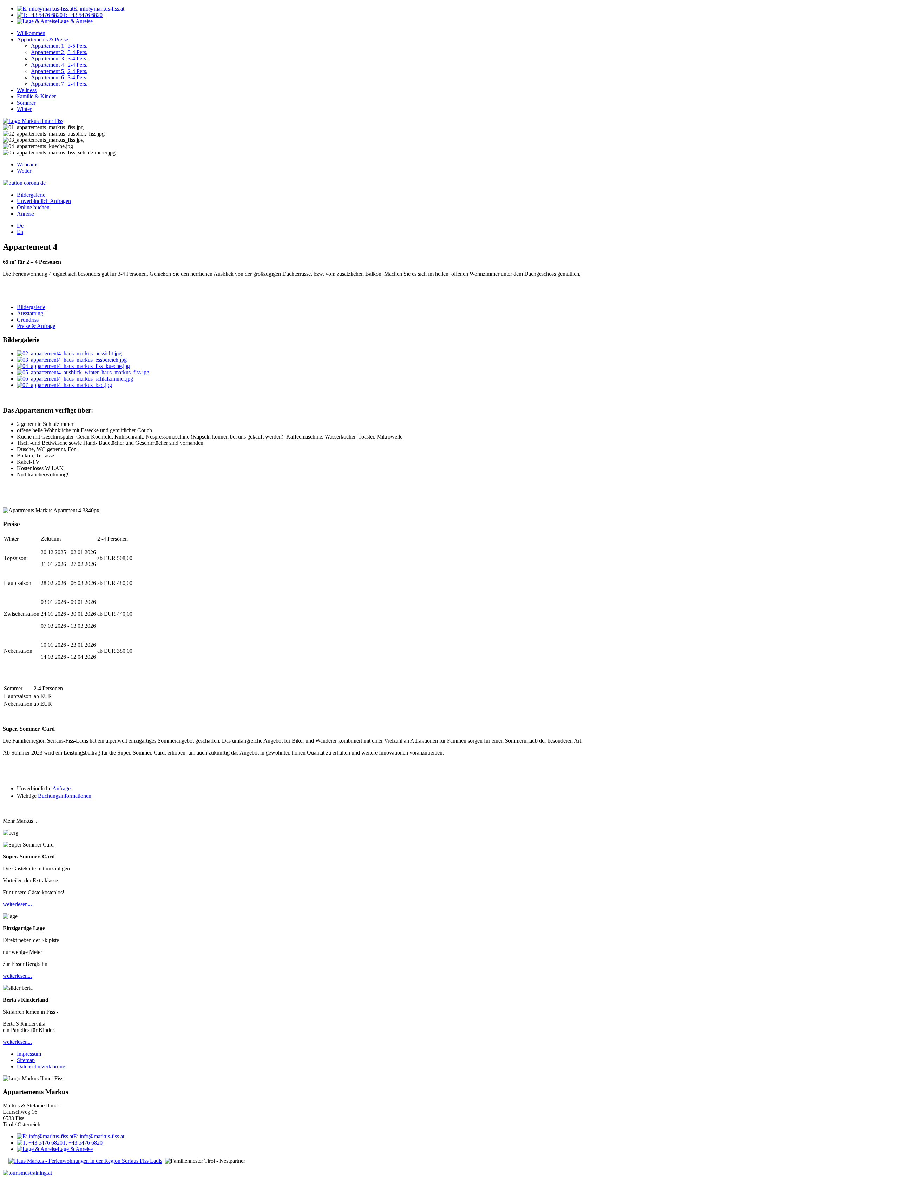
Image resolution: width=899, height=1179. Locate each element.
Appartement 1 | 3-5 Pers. (59, 46)
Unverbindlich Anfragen (44, 201)
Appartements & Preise (42, 39)
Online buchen (33, 207)
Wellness (27, 90)
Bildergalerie (31, 195)
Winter (24, 109)
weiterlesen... (17, 904)
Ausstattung (30, 313)
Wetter (24, 171)
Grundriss (28, 320)
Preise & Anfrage (36, 326)
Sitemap (26, 1060)
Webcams (27, 164)
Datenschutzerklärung (41, 1066)
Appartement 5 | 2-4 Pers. (59, 71)
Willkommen (31, 33)
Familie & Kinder (36, 96)
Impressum (29, 1054)
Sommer (26, 103)
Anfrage (61, 788)
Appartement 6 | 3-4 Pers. (59, 77)
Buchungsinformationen (64, 796)
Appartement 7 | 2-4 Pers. (59, 84)
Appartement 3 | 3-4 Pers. (59, 58)
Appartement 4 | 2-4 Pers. (59, 65)
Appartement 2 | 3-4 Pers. (59, 52)
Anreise (25, 214)
